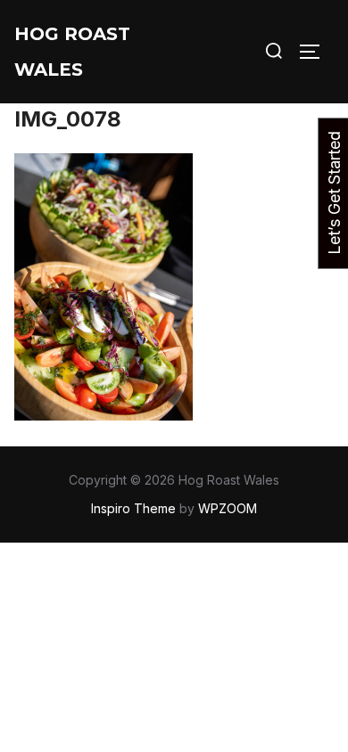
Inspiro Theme (133, 508)
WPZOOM (227, 508)
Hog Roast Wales (72, 51)
